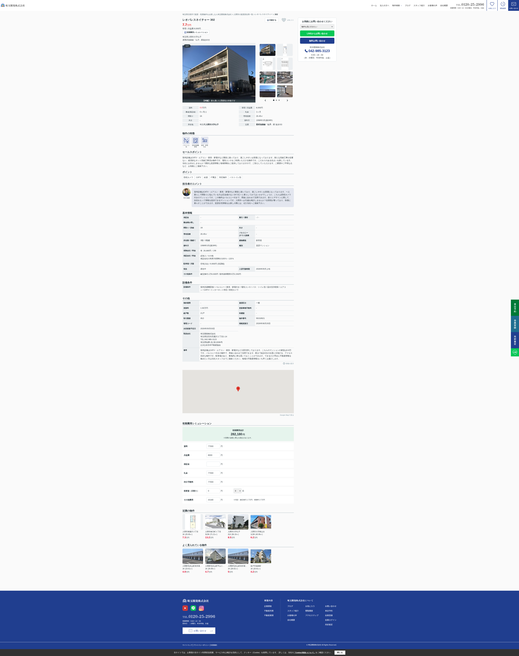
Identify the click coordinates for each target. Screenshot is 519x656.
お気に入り (492, 8)
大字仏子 (197, 37)
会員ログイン (330, 620)
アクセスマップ (311, 615)
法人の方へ (384, 5)
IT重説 (213, 177)
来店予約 (329, 610)
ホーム (374, 5)
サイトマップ (187, 645)
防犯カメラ (188, 177)
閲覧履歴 (503, 8)
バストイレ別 (235, 177)
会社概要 (444, 5)
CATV (198, 177)
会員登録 (329, 615)
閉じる (340, 652)
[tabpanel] (276, 70)
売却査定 (329, 624)
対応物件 (223, 177)
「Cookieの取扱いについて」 (304, 653)
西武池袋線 (261, 124)
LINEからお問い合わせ (317, 33)
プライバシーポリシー (201, 645)
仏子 (269, 124)
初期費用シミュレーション (197, 32)
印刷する (272, 20)
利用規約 (214, 645)
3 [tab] (279, 100)
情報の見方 (290, 364)
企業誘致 (268, 606)
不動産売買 (269, 610)
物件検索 (396, 5)
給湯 (206, 177)
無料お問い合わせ (317, 41)
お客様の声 (432, 5)
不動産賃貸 (269, 615)
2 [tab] (276, 100)
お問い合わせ (513, 8)
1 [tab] (273, 100)
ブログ (407, 5)
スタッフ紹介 (419, 5)
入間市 (191, 37)
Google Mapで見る (287, 415)
